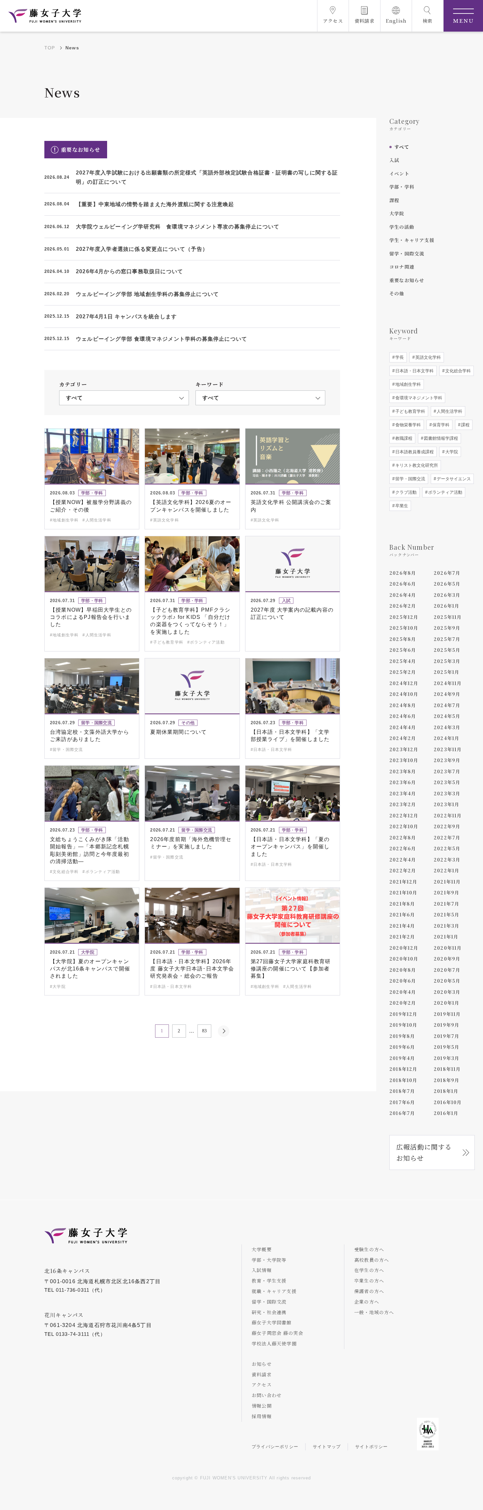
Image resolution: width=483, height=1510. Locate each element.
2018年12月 (403, 1069)
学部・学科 (401, 186)
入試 (394, 160)
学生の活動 (401, 227)
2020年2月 (402, 1002)
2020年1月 (446, 1002)
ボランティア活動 (444, 492)
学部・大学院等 (269, 1260)
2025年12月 (404, 617)
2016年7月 (402, 1113)
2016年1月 (446, 1113)
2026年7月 (447, 572)
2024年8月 (402, 705)
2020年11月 (448, 947)
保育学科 (440, 424)
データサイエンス (453, 478)
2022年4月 (402, 859)
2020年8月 (402, 969)
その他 (396, 293)
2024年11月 (448, 683)
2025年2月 (402, 672)
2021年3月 (446, 925)
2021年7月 (446, 903)
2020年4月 (402, 992)
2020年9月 (447, 958)
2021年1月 (446, 936)
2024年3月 (447, 727)
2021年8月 (402, 903)
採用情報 (262, 1416)
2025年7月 (447, 639)
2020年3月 (447, 992)
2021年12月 (403, 881)
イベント (399, 173)
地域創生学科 (407, 384)
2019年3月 (446, 1058)
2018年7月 (402, 1091)
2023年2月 (402, 804)
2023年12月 (404, 749)
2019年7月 (446, 1036)
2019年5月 (446, 1047)
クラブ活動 (405, 492)
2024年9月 (447, 694)
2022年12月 (404, 815)
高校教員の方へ (371, 1260)
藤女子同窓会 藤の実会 (277, 1333)
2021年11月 (447, 881)
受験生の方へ (369, 1249)
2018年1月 (446, 1091)
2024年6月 (402, 716)
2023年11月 (448, 749)
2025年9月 (447, 627)
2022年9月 (447, 826)
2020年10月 (404, 958)
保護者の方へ (369, 1291)
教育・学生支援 (269, 1280)
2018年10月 (403, 1080)
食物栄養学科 (407, 424)
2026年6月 (402, 583)
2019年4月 (402, 1058)
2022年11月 (448, 815)
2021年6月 (402, 914)
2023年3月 (447, 793)
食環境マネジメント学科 (418, 397)
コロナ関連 (401, 266)
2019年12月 (403, 1014)
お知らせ (262, 1364)
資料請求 (262, 1374)
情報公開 (262, 1405)
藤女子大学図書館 (272, 1322)
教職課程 (403, 438)
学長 (399, 357)
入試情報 (262, 1270)
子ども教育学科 (409, 411)
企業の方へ (366, 1301)
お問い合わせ (267, 1395)
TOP (49, 47)
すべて (401, 147)
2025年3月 (447, 661)
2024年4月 (402, 727)
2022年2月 (402, 870)
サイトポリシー (371, 1446)
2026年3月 (447, 595)
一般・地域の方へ (374, 1312)
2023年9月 (447, 760)
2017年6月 (402, 1102)
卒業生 (401, 505)
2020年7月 (447, 969)
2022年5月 (447, 848)
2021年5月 (446, 914)
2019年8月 (402, 1036)
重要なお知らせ (406, 280)
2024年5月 (447, 716)
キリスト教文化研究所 (416, 465)
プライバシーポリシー (275, 1446)
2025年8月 (402, 639)
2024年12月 (404, 683)
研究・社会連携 (269, 1312)
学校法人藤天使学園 (274, 1343)
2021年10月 (403, 892)
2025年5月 (447, 650)
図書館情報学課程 (440, 438)
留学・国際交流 (406, 253)
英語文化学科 (427, 357)
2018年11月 (447, 1069)
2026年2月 (402, 605)
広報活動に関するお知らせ (424, 1152)
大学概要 (262, 1249)
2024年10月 (404, 694)
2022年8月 (402, 837)
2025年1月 (446, 672)
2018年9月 (446, 1080)
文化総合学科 (457, 370)
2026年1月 (446, 605)
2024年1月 (446, 738)
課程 (394, 200)
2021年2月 (402, 936)
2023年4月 (402, 793)
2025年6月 (402, 650)
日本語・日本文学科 (414, 370)
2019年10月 (403, 1024)
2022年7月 (447, 837)
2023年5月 (447, 782)
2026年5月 (447, 583)
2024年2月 (402, 738)
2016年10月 (448, 1102)
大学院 (396, 213)
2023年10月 (404, 760)
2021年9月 (446, 892)
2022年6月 (402, 848)
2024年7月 (447, 705)
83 (204, 1030)
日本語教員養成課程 (414, 451)
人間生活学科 (448, 411)
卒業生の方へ (369, 1280)
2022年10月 (404, 826)
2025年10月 (404, 627)
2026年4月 (402, 595)
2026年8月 (402, 572)
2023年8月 (402, 771)
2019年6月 (402, 1047)
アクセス (262, 1384)
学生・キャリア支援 (411, 240)
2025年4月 (402, 661)
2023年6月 (402, 782)
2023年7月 (447, 771)
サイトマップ (327, 1446)
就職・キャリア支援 (274, 1291)
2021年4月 (402, 925)
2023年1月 (446, 804)
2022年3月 (447, 859)
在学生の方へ (369, 1270)
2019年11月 (447, 1014)
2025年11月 (448, 617)
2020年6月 (402, 980)
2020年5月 (447, 980)
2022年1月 (446, 870)
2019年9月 (446, 1024)
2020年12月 (404, 947)
